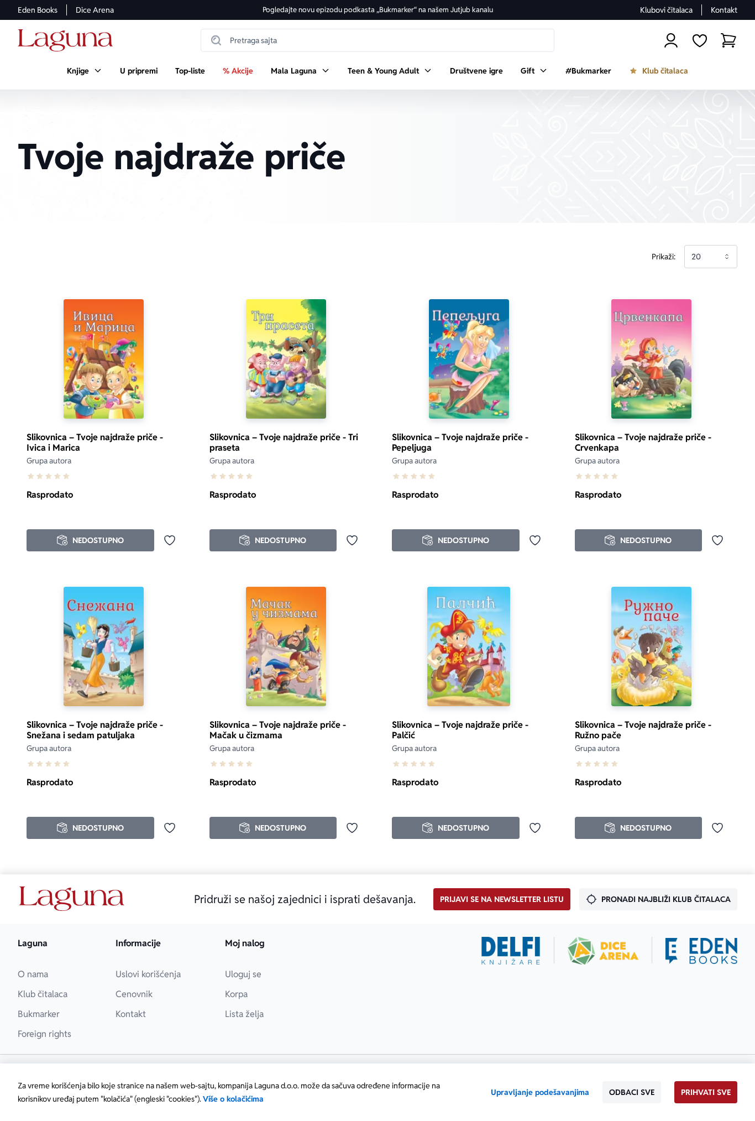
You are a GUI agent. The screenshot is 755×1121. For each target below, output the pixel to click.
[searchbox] (377, 40)
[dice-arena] (603, 950)
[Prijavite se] (671, 40)
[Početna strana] (68, 40)
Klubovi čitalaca (666, 10)
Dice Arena (95, 10)
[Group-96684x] (701, 950)
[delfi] (511, 950)
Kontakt (724, 10)
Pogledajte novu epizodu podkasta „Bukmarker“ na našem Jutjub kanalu (378, 9)
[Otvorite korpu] (728, 40)
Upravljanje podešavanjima (540, 1092)
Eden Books (37, 10)
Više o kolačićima (233, 1099)
